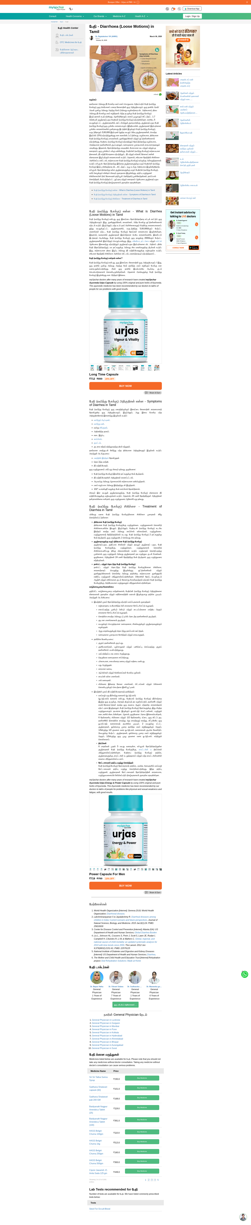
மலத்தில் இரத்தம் (101, 458)
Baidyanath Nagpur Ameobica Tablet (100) (98, 1122)
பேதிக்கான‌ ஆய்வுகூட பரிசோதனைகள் (69, 51)
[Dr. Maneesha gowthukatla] (154, 978)
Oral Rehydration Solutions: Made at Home (121, 961)
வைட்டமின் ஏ (145, 749)
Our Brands (99, 16)
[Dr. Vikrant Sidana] (116, 978)
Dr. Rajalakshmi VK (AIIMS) (106, 38)
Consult (52, 16)
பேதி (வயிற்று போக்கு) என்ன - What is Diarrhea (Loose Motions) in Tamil (124, 190)
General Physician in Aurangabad (107, 1045)
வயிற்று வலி (99, 424)
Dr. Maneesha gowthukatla (154, 987)
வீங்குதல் (103, 428)
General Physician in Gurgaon (106, 1023)
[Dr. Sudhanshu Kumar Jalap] (135, 978)
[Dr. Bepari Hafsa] (96, 978)
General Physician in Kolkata (105, 1032)
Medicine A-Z (119, 16)
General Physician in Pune (104, 1029)
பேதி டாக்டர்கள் (66, 35)
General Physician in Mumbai (105, 1026)
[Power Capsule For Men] (125, 830)
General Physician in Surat (104, 1048)
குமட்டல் (97, 443)
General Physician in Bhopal (105, 1042)
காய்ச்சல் (98, 439)
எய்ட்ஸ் (159, 241)
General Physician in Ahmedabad (107, 1039)
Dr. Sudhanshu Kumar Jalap (135, 987)
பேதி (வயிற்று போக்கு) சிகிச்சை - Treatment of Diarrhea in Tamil (120, 199)
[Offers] (167, 8)
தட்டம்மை (145, 241)
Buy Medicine (142, 1078)
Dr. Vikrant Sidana (116, 987)
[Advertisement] (125, 1219)
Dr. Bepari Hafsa (96, 987)
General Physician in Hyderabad (107, 1036)
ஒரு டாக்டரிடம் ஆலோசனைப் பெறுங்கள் (126, 1005)
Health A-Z (140, 16)
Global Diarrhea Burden (146, 932)
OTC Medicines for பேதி (71, 42)
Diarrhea (151, 954)
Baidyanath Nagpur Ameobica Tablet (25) (98, 1109)
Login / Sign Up (192, 16)
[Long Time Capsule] (125, 327)
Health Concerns (74, 16)
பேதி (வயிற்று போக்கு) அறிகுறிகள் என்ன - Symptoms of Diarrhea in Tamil (125, 194)
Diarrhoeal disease (115, 914)
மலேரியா (136, 241)
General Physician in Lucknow (106, 1020)
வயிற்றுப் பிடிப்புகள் (102, 420)
